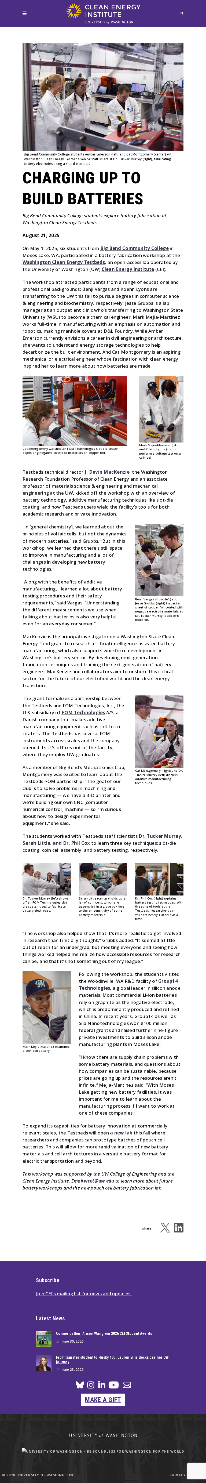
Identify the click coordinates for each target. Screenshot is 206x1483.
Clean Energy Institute (128, 269)
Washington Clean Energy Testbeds (64, 262)
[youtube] (113, 1387)
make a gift (103, 1400)
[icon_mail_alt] (127, 1385)
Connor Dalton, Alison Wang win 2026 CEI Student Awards (104, 1333)
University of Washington (44, 1475)
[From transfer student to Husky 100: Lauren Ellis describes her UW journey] (44, 1363)
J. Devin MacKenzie (107, 472)
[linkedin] (101, 1386)
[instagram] (90, 1386)
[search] (182, 13)
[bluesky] (80, 1386)
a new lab (121, 1133)
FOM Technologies (83, 712)
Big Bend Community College (134, 248)
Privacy (178, 1475)
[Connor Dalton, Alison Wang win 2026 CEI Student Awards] (44, 1339)
